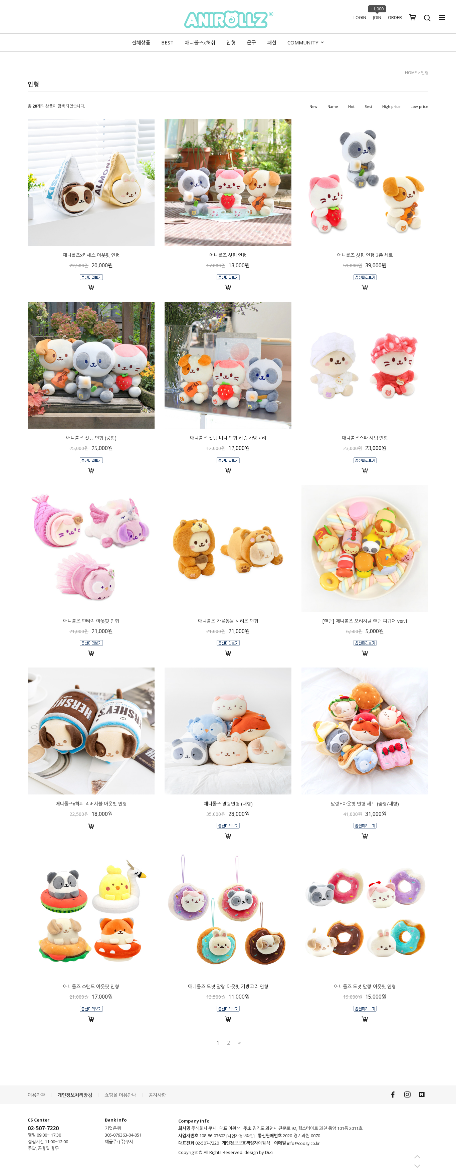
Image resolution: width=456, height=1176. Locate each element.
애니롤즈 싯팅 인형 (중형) (91, 438)
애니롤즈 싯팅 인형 (228, 255)
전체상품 (141, 42)
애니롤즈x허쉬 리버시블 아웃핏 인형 (91, 803)
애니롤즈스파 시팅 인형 (365, 438)
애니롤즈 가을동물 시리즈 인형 (228, 620)
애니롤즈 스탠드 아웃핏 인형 (91, 986)
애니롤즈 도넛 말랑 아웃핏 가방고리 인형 (228, 986)
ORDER (395, 17)
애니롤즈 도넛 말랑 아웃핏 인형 (365, 986)
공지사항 (157, 1095)
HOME (411, 73)
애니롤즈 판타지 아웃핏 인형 (91, 620)
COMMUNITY (303, 42)
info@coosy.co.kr (303, 1143)
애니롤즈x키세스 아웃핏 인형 (91, 255)
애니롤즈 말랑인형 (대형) (228, 803)
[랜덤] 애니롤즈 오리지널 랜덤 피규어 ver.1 (365, 620)
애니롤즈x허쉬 (200, 42)
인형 (231, 42)
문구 (251, 42)
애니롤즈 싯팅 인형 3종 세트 (365, 255)
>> (239, 1042)
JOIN (377, 17)
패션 (271, 42)
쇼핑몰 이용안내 (120, 1095)
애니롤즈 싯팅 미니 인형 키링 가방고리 (228, 438)
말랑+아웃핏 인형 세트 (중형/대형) (365, 803)
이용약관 (36, 1095)
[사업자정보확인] (240, 1136)
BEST (167, 42)
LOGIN (360, 17)
